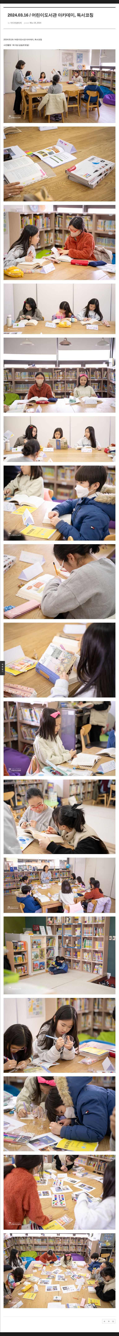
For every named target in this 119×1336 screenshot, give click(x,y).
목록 (2, 668)
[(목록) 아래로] (109, 1321)
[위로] (104, 1321)
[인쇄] (113, 1321)
